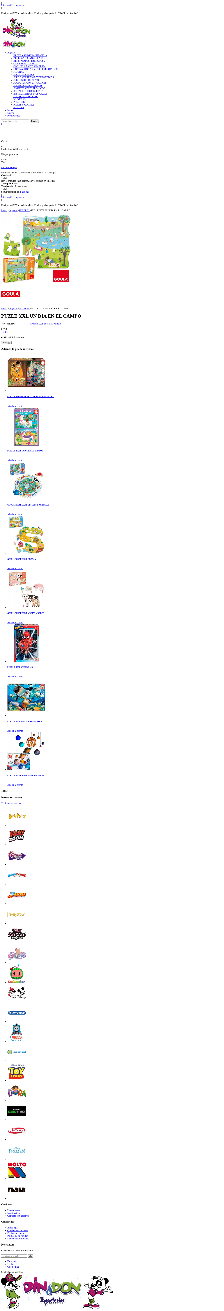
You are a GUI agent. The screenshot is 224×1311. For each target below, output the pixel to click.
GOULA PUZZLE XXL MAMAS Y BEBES (25, 613)
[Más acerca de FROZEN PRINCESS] (16, 1159)
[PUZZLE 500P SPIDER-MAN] (26, 661)
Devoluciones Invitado (18, 1238)
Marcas (10, 110)
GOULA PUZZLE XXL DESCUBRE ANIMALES (28, 505)
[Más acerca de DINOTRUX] (16, 1119)
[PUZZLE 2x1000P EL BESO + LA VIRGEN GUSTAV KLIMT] (26, 390)
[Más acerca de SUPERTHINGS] (16, 884)
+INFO (4, 332)
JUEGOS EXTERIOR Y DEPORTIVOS (33, 77)
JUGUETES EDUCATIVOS (27, 85)
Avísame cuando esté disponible (45, 323)
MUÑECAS (19, 99)
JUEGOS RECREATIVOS (26, 80)
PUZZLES (18, 107)
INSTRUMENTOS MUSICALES (30, 93)
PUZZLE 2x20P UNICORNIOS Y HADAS (25, 451)
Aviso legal (12, 1227)
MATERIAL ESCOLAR (25, 96)
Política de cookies (16, 1233)
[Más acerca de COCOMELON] (16, 982)
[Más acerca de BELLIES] (16, 962)
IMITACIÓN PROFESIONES (28, 91)
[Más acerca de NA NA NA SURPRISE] (16, 943)
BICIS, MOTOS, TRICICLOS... (29, 61)
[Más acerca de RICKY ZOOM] (16, 844)
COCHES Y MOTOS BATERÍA (29, 66)
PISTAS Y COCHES (23, 104)
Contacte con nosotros (18, 1215)
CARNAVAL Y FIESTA (25, 63)
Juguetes (11, 52)
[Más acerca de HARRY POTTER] (16, 825)
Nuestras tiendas (15, 1213)
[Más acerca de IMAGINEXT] (16, 1060)
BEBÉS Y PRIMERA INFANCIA (30, 55)
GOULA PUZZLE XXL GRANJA (21, 559)
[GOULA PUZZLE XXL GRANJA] (26, 553)
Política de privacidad (17, 1236)
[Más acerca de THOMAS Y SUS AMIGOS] (16, 1041)
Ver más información (14, 337)
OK (30, 1256)
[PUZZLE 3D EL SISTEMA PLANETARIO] (26, 769)
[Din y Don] (16, 38)
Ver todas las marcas (11, 803)
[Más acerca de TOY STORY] (16, 1080)
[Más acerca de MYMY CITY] (16, 864)
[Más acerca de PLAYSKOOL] (16, 1139)
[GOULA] (10, 302)
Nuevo (10, 113)
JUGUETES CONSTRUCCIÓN (29, 82)
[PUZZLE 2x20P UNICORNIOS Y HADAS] (26, 445)
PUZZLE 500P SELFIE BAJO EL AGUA (25, 721)
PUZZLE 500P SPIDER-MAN (20, 667)
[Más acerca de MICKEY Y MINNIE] (16, 1002)
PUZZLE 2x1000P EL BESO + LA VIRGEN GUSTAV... (30, 396)
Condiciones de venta (17, 1230)
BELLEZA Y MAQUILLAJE (28, 58)
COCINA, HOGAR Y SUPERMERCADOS (35, 69)
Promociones (13, 115)
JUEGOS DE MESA (23, 74)
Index (4, 210)
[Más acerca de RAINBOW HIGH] (16, 923)
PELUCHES (19, 102)
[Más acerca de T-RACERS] (16, 903)
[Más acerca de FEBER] (16, 1198)
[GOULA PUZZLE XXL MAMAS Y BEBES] (26, 607)
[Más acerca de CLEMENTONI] (16, 1021)
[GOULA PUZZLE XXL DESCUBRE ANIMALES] (26, 499)
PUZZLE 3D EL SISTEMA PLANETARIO (25, 775)
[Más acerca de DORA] (16, 1100)
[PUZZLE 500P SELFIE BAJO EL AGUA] (26, 715)
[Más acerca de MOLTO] (16, 1178)
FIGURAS (18, 71)
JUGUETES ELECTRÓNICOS (29, 88)
